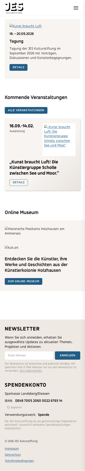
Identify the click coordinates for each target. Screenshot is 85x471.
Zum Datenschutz (31, 370)
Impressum (12, 448)
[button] (76, 8)
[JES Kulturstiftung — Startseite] (14, 7)
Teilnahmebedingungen (19, 460)
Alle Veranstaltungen (26, 110)
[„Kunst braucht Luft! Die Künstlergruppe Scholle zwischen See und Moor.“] (59, 139)
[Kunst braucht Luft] (42, 26)
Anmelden (68, 355)
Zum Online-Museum (23, 281)
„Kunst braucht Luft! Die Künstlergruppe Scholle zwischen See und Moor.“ (34, 168)
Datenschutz (13, 454)
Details (18, 67)
